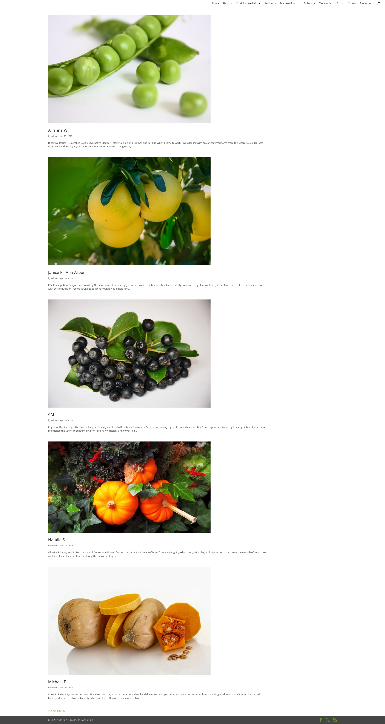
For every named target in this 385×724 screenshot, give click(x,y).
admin (54, 136)
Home (215, 3)
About (226, 3)
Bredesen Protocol (290, 3)
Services (268, 3)
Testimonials (326, 3)
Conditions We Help (246, 3)
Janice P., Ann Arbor (66, 272)
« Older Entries (56, 710)
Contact (352, 3)
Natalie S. (57, 539)
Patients (308, 3)
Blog (338, 3)
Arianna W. (58, 130)
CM (51, 414)
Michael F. (57, 681)
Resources (365, 3)
